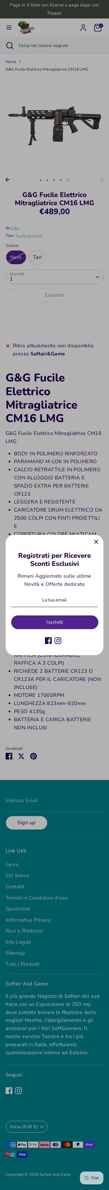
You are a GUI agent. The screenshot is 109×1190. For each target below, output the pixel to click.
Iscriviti (54, 622)
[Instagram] (57, 640)
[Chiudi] (96, 542)
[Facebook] (48, 640)
